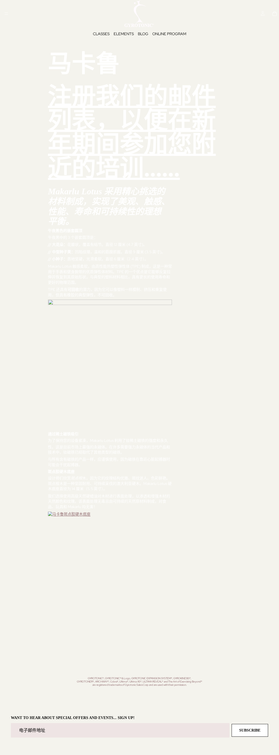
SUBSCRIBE (249, 730)
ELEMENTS (124, 33)
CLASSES (101, 33)
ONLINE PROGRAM (169, 33)
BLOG (143, 33)
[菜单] (6, 13)
